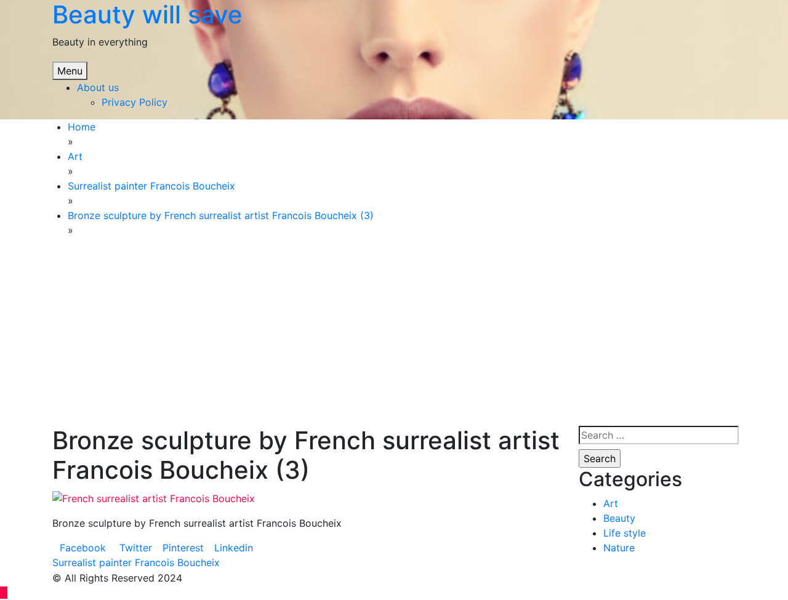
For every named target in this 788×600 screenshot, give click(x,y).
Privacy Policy (134, 102)
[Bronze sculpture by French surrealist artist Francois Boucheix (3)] (153, 497)
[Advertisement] (208, 333)
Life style (624, 533)
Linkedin (233, 548)
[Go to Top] (3, 592)
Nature (619, 548)
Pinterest (183, 548)
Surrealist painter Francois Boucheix (136, 562)
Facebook (83, 548)
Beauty (619, 518)
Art (610, 503)
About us (98, 87)
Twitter (134, 548)
